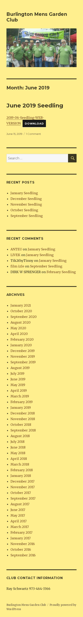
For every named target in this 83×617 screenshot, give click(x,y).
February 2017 (21, 532)
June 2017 (17, 510)
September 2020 (23, 317)
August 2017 (19, 504)
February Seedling (61, 272)
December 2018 (22, 413)
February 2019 (21, 402)
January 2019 (20, 408)
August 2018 (20, 436)
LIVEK (15, 255)
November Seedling (26, 204)
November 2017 (22, 487)
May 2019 (17, 385)
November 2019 (22, 356)
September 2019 (23, 362)
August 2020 (20, 322)
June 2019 (17, 379)
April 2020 (19, 334)
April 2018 (18, 459)
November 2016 (22, 544)
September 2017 (22, 498)
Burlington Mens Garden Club (26, 605)
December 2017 (22, 481)
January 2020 (21, 345)
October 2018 (20, 425)
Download (34, 123)
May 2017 (17, 515)
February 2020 (22, 339)
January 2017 (20, 538)
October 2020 (21, 311)
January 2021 (20, 305)
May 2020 (18, 328)
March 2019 (19, 396)
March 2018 (19, 464)
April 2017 (18, 521)
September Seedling (26, 216)
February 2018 (21, 470)
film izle (17, 266)
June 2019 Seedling (34, 105)
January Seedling (24, 193)
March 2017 (19, 527)
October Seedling (24, 210)
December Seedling (26, 199)
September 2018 (23, 430)
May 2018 (17, 453)
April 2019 (18, 390)
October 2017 (20, 493)
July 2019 (17, 373)
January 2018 (20, 476)
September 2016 (23, 555)
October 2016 (20, 549)
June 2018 (18, 447)
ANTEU (16, 249)
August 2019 (20, 368)
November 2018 (22, 419)
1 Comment (33, 133)
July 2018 (17, 442)
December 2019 (22, 351)
